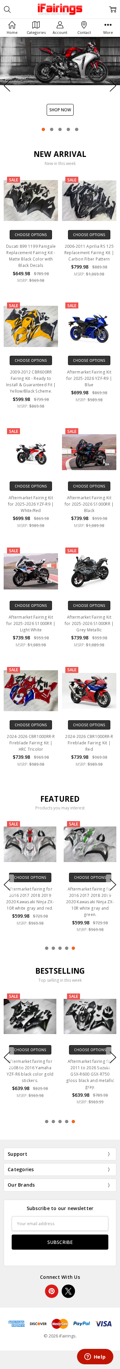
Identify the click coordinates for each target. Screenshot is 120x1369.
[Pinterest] (51, 1291)
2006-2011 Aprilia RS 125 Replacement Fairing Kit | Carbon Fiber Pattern (89, 252)
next (113, 85)
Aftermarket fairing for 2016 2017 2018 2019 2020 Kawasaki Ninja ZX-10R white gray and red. (30, 898)
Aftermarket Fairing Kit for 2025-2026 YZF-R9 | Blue (89, 378)
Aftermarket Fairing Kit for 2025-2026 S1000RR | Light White (31, 623)
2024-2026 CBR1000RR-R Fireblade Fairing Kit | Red (89, 743)
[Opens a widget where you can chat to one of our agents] (95, 1357)
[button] (60, 85)
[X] (68, 1291)
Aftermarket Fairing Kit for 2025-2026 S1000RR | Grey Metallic (89, 623)
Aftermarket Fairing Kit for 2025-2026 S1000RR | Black (89, 504)
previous (7, 85)
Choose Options (31, 234)
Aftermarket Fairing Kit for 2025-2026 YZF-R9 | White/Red (31, 504)
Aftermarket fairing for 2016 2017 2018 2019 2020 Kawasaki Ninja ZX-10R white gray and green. (90, 902)
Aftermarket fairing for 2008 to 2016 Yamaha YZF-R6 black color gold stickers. (30, 1071)
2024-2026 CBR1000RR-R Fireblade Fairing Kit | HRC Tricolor (31, 743)
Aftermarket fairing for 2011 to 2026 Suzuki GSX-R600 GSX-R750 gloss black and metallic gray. (90, 1074)
